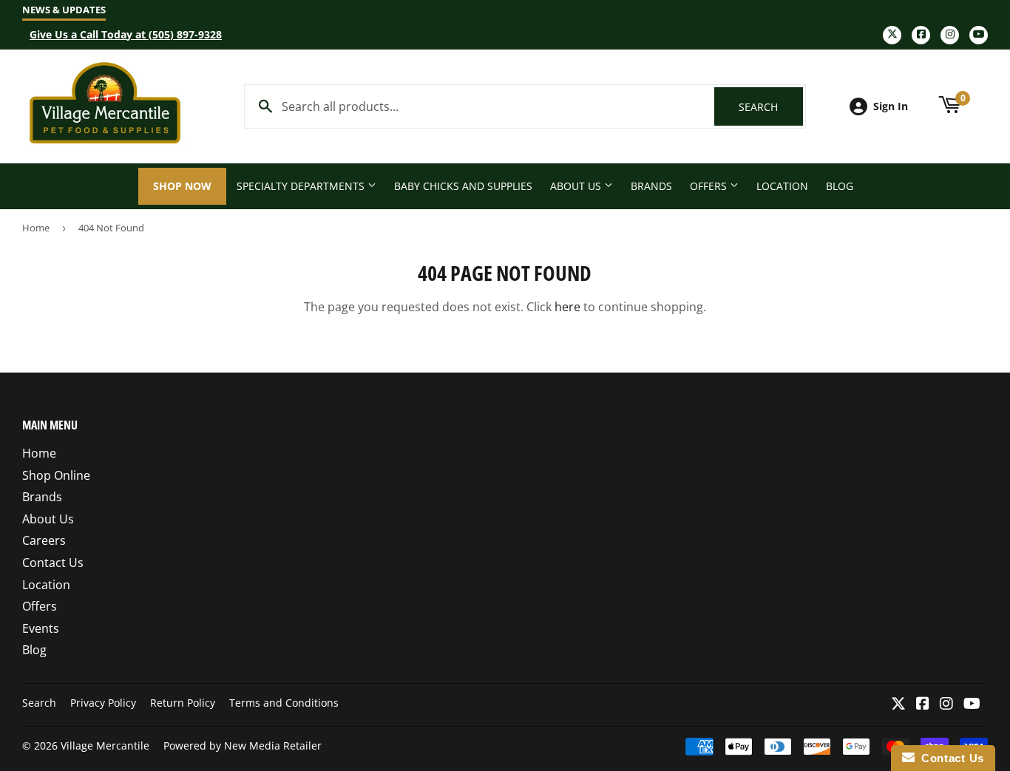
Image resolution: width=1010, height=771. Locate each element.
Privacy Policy (103, 703)
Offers (710, 186)
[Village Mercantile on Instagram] (946, 704)
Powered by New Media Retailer (242, 745)
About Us (577, 186)
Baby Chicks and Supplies (463, 186)
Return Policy (182, 703)
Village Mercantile (105, 745)
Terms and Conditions (284, 703)
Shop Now (182, 186)
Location (782, 186)
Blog (839, 186)
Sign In (890, 106)
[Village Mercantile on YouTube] (971, 704)
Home (36, 227)
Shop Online (56, 475)
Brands (651, 186)
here (567, 307)
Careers (44, 540)
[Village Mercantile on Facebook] (922, 704)
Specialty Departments (302, 186)
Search (771, 107)
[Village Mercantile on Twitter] (898, 704)
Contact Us (53, 562)
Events (40, 628)
